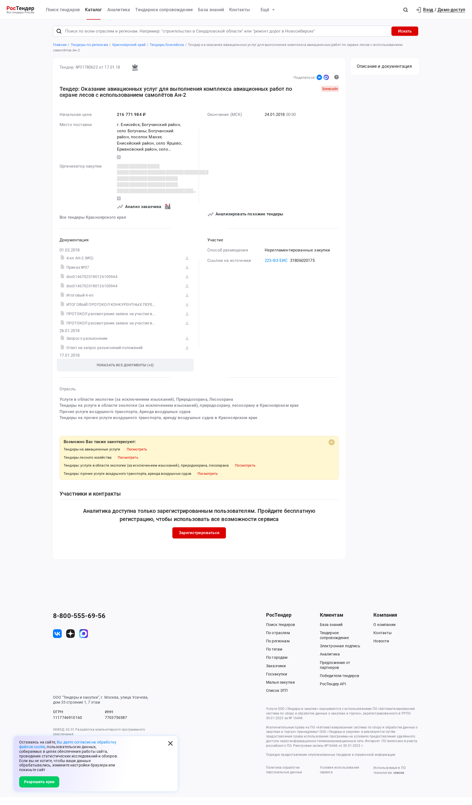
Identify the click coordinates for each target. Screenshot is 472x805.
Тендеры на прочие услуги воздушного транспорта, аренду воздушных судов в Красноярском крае (158, 417)
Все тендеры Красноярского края (93, 217)
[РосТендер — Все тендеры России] (20, 10)
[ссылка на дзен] (70, 633)
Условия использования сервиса (339, 770)
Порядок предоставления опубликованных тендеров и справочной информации (330, 755)
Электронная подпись (340, 646)
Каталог (93, 9)
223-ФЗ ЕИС (276, 260)
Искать (405, 31)
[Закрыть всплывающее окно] (170, 743)
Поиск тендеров (63, 9)
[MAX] (326, 77)
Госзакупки (276, 674)
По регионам (278, 641)
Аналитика (118, 9)
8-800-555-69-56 (79, 615)
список (398, 773)
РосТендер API (333, 684)
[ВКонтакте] (319, 77)
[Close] (332, 442)
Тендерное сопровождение (164, 9)
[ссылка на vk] (57, 633)
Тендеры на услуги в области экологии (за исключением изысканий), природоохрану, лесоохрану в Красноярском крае (179, 405)
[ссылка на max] (83, 633)
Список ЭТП (277, 690)
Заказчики (276, 666)
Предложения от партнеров (335, 665)
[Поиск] (59, 31)
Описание (384, 66)
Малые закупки (280, 682)
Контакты (239, 9)
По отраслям (278, 633)
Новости (381, 641)
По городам (277, 657)
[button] (406, 10)
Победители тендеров (339, 676)
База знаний (211, 9)
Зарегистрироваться (199, 532)
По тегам (274, 649)
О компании (384, 624)
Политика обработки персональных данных (284, 770)
